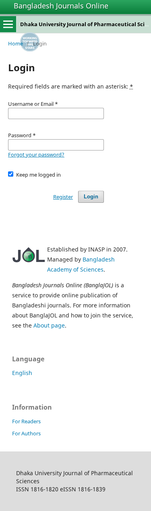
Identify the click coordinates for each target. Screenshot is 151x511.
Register (63, 196)
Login (91, 197)
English (22, 373)
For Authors (26, 433)
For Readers (26, 421)
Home (15, 43)
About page (49, 325)
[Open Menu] (8, 24)
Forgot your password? (36, 154)
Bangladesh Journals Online (61, 5)
